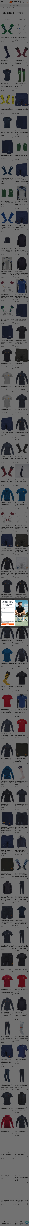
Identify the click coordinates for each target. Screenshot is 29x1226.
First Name (3, 610)
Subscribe (7, 624)
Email (2, 606)
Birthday (2, 617)
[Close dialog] (27, 600)
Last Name (3, 613)
